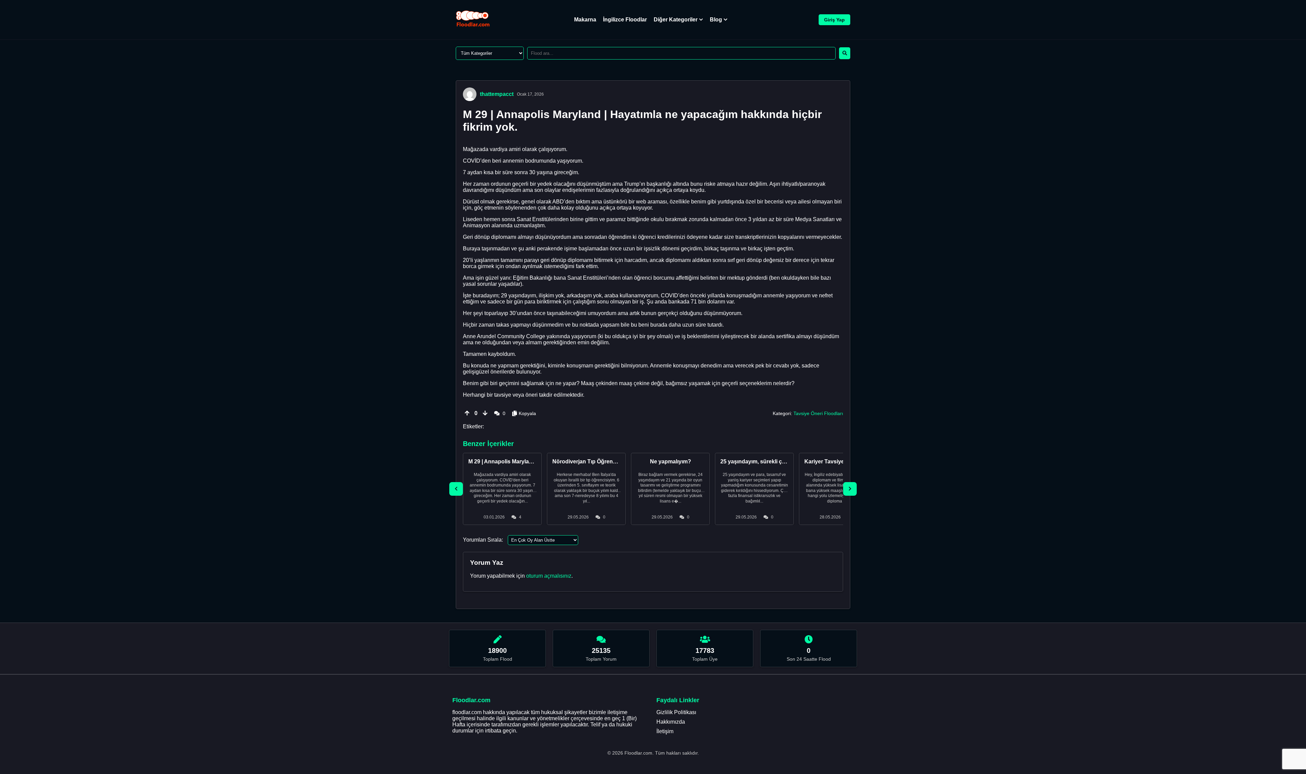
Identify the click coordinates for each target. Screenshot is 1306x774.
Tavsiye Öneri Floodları (818, 413)
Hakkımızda (670, 722)
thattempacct (497, 94)
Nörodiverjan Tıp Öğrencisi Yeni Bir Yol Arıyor (611, 461)
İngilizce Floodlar (625, 19)
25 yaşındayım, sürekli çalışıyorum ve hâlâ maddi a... (787, 461)
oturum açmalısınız (548, 576)
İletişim (664, 731)
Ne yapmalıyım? (670, 461)
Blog (716, 19)
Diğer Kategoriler (676, 19)
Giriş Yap (834, 19)
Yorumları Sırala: (483, 540)
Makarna (585, 19)
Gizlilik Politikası (676, 712)
